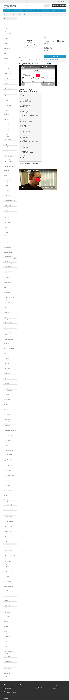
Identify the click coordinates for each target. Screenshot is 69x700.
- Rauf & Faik (6, 129)
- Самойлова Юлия (8, 571)
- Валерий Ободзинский (9, 245)
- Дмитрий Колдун (8, 324)
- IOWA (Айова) (7, 80)
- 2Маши (6, 21)
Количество (46, 50)
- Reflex (5, 131)
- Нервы (5, 519)
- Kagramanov (7, 88)
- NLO (5, 121)
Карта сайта (21, 687)
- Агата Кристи (7, 146)
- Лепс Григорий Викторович (10, 430)
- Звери (5, 353)
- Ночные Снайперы (8, 531)
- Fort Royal (6, 68)
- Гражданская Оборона (9, 297)
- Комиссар (6, 404)
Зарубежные (11, 10)
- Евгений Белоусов (8, 332)
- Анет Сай (6, 185)
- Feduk (5, 63)
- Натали (6, 514)
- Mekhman (6, 110)
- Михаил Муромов (8, 473)
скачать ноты (55, 56)
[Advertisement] (42, 26)
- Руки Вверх (6, 566)
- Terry (5, 141)
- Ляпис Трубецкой (8, 440)
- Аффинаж (6, 210)
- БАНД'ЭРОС (7, 217)
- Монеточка (6, 488)
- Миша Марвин (7, 478)
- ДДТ (5, 304)
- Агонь (5, 149)
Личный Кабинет (55, 685)
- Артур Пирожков (7, 207)
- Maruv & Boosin (7, 105)
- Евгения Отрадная (8, 337)
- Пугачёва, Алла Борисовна (9, 555)
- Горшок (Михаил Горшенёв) (10, 294)
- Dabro (5, 46)
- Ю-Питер (6, 648)
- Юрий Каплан (7, 656)
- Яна (5, 658)
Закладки (54, 688)
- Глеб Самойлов (7, 289)
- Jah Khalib (6, 83)
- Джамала (6, 314)
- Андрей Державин (8, 180)
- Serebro (6, 134)
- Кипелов (6, 388)
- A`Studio (6, 41)
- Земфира (6, 358)
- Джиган (6, 317)
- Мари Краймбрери (8, 454)
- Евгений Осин (7, 334)
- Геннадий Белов (7, 285)
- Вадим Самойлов (8, 240)
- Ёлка (5, 346)
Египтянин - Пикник (23, 14)
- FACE (5, 60)
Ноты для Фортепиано (40, 685)
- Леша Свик (6, 433)
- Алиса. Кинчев (7, 172)
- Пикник (6, 544)
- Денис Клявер (7, 309)
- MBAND (6, 108)
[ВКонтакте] (44, 63)
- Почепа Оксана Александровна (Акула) (8, 549)
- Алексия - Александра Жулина (9, 167)
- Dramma (6, 53)
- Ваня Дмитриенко (8, 247)
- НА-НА (5, 509)
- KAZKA (5, 93)
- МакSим (6, 445)
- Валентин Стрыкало (8, 242)
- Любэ (5, 438)
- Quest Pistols (7, 124)
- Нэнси (5, 534)
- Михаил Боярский (8, 470)
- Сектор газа (7, 576)
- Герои (5, 287)
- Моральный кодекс (8, 490)
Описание (22, 54)
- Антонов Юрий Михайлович (10, 200)
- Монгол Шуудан (7, 485)
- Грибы (5, 299)
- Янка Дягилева (7, 661)
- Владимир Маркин (8, 266)
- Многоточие (7, 480)
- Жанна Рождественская (9, 348)
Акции (37, 688)
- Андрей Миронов (8, 182)
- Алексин (6, 164)
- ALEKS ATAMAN (7, 33)
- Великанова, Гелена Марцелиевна (8, 253)
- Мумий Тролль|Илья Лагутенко (8, 498)
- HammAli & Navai (7, 73)
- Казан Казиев (7, 373)
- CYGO (5, 43)
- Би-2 (5, 225)
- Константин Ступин (8, 406)
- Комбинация (7, 402)
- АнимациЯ (6, 192)
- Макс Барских (7, 448)
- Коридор (6, 409)
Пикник (14, 14)
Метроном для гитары (7, 688)
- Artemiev (6, 38)
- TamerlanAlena (7, 139)
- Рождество (6, 564)
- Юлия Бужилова (7, 653)
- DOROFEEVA (6, 51)
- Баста (5, 220)
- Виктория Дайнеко (8, 261)
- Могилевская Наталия (9, 483)
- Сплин (5, 595)
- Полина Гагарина (8, 546)
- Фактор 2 (6, 624)
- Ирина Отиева (7, 370)
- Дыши (5, 329)
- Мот (5, 493)
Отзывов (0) (29, 54)
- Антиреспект (7, 197)
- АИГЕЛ (5, 154)
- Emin (5, 55)
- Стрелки (6, 600)
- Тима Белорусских (8, 619)
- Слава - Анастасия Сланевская (8, 589)
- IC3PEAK (6, 78)
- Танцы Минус (7, 605)
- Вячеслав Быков (7, 277)
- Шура (5, 646)
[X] (50, 63)
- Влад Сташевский (8, 263)
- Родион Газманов (8, 561)
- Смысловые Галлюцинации (10, 592)
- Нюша (5, 536)
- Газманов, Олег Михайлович (10, 280)
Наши (6, 10)
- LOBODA (6, 100)
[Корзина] (63, 1)
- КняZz (5, 397)
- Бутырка (6, 235)
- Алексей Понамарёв (8, 161)
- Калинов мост (7, 375)
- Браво (5, 227)
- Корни (5, 411)
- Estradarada (7, 58)
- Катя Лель (6, 383)
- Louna (5, 103)
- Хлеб (5, 633)
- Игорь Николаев (7, 365)
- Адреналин (6, 151)
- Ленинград (6, 428)
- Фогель (6, 626)
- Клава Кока (6, 394)
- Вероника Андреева (8, 256)
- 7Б (5, 26)
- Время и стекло (7, 268)
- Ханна (5, 631)
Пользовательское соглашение (9, 685)
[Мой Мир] (48, 63)
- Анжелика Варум (8, 187)
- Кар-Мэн (6, 380)
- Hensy (5, 75)
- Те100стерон (7, 612)
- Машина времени (8, 465)
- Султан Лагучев (7, 602)
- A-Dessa (6, 28)
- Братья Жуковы (7, 230)
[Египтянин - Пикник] (30, 44)
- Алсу (5, 175)
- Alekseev (6, 36)
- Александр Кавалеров (9, 156)
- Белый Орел (7, 222)
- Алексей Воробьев (8, 159)
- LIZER (5, 98)
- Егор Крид (6, 343)
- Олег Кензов (7, 539)
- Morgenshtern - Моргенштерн (7, 114)
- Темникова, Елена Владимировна (8, 616)
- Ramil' (5, 126)
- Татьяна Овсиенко (8, 610)
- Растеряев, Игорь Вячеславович (8, 558)
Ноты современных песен (37, 10)
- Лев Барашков (7, 425)
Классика (18, 10)
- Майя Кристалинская (8, 443)
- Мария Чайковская (8, 456)
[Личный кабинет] (59, 1)
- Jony (5, 85)
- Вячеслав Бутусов (8, 275)
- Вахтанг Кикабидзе (8, 250)
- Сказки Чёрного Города (9, 586)
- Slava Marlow (7, 136)
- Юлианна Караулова (8, 651)
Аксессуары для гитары (57, 10)
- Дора (5, 327)
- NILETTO (6, 119)
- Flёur (5, 65)
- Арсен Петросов (7, 205)
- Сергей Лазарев (7, 579)
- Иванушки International (9, 363)
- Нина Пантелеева (8, 526)
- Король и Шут (7, 414)
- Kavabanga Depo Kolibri (9, 90)
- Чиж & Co (6, 643)
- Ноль (5, 529)
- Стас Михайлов (7, 597)
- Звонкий (6, 355)
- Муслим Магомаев (8, 504)
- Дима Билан (7, 319)
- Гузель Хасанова (7, 302)
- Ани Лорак (6, 190)
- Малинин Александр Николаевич (8, 451)
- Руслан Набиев (7, 569)
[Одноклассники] (46, 63)
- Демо (5, 307)
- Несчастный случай (8, 521)
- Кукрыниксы (7, 419)
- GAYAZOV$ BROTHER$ (8, 70)
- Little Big (6, 95)
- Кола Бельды (7, 399)
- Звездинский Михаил (8, 350)
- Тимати (6, 621)
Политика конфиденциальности (9, 687)
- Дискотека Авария (8, 322)
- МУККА (5, 495)
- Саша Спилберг (7, 574)
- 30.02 (5, 23)
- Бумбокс (6, 232)
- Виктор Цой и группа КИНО (10, 258)
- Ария (5, 202)
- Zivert (5, 144)
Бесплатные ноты (47, 10)
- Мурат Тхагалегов (8, 501)
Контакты (21, 685)
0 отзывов (52, 59)
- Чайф (5, 641)
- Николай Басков (7, 524)
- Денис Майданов (8, 312)
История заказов (55, 687)
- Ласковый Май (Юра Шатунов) (8, 422)
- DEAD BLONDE (7, 48)
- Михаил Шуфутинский (9, 475)
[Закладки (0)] (61, 1)
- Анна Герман (7, 195)
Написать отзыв (58, 59)
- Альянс (6, 177)
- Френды (6, 628)
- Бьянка (6, 237)
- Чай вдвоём (6, 638)
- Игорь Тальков (7, 368)
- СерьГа (6, 584)
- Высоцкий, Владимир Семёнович (8, 272)
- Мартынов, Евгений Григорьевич (8, 460)
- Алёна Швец (7, 170)
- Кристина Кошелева (8, 416)
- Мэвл (5, 506)
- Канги (5, 378)
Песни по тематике (26, 10)
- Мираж (6, 468)
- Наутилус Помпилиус (8, 516)
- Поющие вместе (7, 552)
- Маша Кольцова (7, 463)
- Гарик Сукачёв (7, 282)
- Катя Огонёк (7, 385)
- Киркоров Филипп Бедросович (8, 391)
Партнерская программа (40, 687)
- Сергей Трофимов (8, 581)
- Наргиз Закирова (8, 511)
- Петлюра (6, 541)
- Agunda (6, 31)
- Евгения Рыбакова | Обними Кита (8, 340)
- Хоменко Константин (8, 636)
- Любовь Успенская (8, 435)
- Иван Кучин (6, 360)
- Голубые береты (7, 292)
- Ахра (5, 212)
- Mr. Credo (6, 116)
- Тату (5, 607)
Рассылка (54, 689)
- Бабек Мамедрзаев (8, 215)
